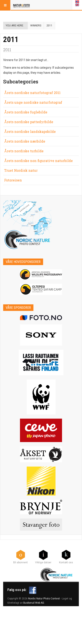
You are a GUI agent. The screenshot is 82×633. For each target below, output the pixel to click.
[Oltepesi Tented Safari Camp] (41, 289)
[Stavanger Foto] (41, 525)
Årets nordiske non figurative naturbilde (38, 160)
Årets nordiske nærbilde (24, 141)
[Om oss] (66, 554)
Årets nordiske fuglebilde (25, 112)
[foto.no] (41, 317)
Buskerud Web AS (33, 602)
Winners (35, 25)
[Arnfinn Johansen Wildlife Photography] (41, 274)
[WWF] (41, 397)
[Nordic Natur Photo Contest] (21, 5)
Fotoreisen (13, 180)
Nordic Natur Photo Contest (44, 598)
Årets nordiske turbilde (24, 151)
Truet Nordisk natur (21, 170)
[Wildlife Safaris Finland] (41, 362)
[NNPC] (57, 574)
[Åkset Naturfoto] (41, 454)
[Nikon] (41, 481)
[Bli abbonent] (20, 554)
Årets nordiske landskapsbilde (30, 131)
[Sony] (41, 335)
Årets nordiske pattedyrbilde (28, 122)
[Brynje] (41, 507)
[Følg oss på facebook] (32, 589)
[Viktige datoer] (43, 554)
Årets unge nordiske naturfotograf (33, 102)
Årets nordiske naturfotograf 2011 (32, 92)
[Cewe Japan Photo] (41, 430)
